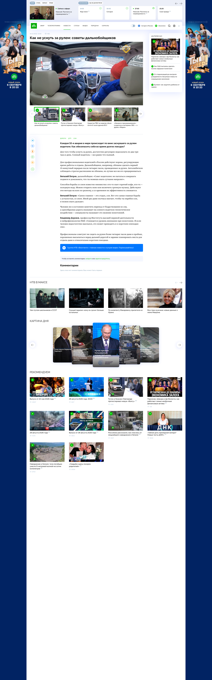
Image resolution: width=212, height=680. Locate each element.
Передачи (95, 25)
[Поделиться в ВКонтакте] (32, 146)
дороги (63, 138)
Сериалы (105, 25)
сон (75, 138)
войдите (89, 259)
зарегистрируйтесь (102, 259)
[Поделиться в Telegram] (32, 140)
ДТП (69, 138)
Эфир (42, 25)
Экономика (161, 26)
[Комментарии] (32, 169)
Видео (85, 25)
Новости (67, 25)
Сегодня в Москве (147, 26)
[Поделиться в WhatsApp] (32, 157)
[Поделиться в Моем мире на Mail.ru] (32, 162)
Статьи (76, 25)
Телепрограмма (54, 25)
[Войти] (174, 26)
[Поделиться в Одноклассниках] (32, 151)
